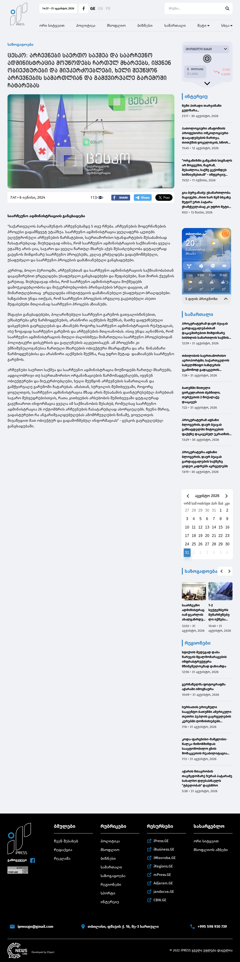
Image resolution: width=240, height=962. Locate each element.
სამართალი (175, 25)
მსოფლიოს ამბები (211, 850)
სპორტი (108, 893)
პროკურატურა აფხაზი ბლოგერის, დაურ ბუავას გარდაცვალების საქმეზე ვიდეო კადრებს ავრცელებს (205, 459)
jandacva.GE (164, 891)
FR (108, 8)
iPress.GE (161, 841)
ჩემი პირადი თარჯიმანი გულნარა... (201, 108)
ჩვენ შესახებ (66, 841)
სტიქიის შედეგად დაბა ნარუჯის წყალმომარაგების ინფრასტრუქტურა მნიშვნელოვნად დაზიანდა (204, 659)
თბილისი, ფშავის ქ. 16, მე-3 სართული (123, 926)
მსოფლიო (116, 25)
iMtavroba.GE (165, 858)
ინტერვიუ (110, 902)
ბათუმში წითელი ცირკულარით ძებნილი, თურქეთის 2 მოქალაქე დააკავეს (201, 395)
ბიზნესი (145, 25)
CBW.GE (160, 900)
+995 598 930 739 (212, 926)
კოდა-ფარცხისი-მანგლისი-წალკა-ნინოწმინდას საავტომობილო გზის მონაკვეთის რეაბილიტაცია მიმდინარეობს (204, 746)
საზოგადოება (21, 44)
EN (100, 8)
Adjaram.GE (163, 883)
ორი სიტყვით (51, 25)
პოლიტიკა (85, 25)
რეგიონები (111, 884)
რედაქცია (63, 850)
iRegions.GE (163, 866)
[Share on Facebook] (121, 198)
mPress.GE (162, 874)
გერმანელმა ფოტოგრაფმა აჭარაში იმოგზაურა (203, 686)
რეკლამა (62, 858)
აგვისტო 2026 (207, 496)
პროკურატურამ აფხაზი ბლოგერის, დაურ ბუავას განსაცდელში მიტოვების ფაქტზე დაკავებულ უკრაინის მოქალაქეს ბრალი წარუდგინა (206, 427)
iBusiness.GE (164, 849)
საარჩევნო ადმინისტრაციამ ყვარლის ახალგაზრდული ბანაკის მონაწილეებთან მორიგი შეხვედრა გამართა (194, 612)
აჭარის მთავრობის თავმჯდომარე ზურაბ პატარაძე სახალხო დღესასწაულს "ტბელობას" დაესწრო (207, 778)
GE (92, 8)
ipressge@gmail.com (35, 926)
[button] (221, 571)
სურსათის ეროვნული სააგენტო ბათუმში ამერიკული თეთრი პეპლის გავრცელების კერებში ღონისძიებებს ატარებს (206, 714)
